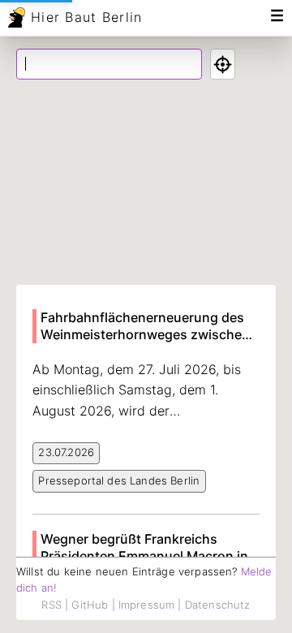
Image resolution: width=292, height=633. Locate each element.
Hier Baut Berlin (86, 17)
